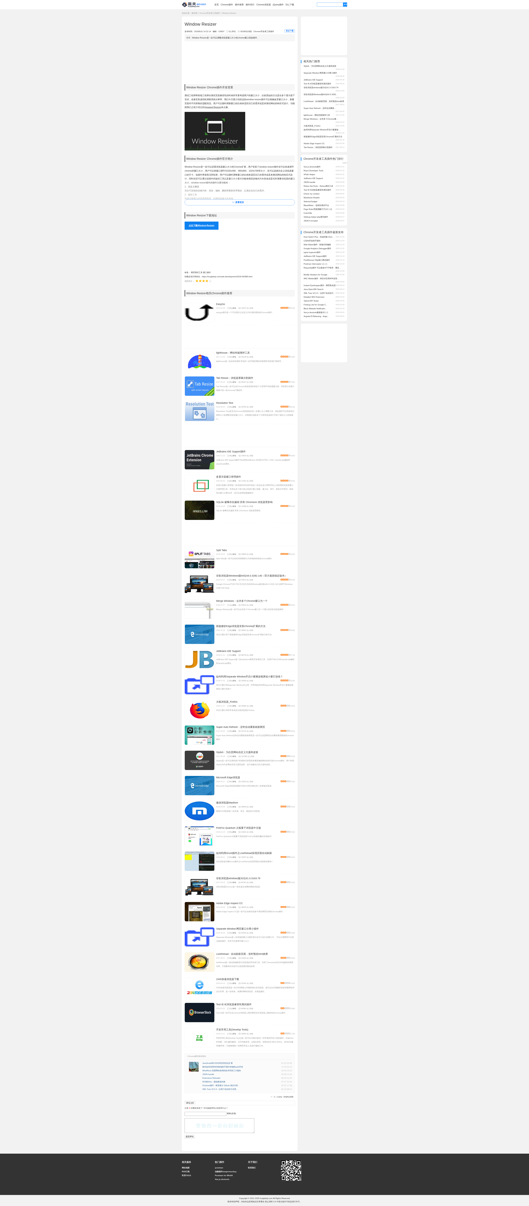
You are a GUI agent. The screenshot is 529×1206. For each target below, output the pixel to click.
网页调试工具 (197, 272)
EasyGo (220, 304)
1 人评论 (233, 605)
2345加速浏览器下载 (227, 979)
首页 (216, 4)
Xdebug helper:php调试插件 (316, 217)
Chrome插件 (227, 4)
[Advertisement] (240, 62)
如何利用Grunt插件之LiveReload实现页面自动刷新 (244, 853)
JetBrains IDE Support (228, 651)
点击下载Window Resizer (201, 225)
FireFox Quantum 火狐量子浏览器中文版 (238, 828)
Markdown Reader (312, 197)
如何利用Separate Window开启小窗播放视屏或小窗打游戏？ (249, 676)
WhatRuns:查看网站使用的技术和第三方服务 (221, 1070)
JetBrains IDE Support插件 (231, 451)
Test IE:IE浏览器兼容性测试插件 (234, 1004)
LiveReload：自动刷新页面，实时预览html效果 (242, 954)
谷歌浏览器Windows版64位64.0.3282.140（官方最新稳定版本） (251, 575)
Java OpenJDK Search (313, 289)
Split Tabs (221, 550)
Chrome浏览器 (263, 4)
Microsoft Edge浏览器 (228, 777)
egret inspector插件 (312, 252)
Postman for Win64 (224, 1175)
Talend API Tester (311, 301)
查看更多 (239, 202)
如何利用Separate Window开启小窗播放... (322, 130)
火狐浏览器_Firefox (226, 701)
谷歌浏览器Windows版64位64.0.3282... (321, 94)
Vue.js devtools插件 (312, 167)
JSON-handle (208, 1074)
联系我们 (252, 1168)
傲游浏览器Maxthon (227, 802)
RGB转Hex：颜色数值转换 (213, 1082)
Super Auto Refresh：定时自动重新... (320, 108)
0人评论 (232, 31)
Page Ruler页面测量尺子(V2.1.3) (318, 209)
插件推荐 (239, 4)
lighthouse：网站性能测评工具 (233, 352)
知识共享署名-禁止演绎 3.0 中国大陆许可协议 (272, 1201)
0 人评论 (233, 308)
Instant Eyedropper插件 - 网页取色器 (320, 285)
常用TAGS (186, 1175)
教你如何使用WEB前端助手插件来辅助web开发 (222, 1067)
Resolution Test (224, 403)
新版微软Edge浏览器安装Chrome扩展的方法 (240, 626)
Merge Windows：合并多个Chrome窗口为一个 (242, 601)
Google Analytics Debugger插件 (317, 248)
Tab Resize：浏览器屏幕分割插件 (234, 378)
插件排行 (250, 4)
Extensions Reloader (211, 1078)
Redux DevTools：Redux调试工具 (318, 186)
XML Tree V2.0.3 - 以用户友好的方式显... (220, 1089)
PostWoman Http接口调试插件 (317, 260)
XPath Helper (309, 174)
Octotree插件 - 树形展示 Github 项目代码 (220, 1085)
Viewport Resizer (212, 107)
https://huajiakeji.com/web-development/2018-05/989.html (227, 276)
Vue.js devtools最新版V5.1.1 (316, 312)
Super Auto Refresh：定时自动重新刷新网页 (240, 727)
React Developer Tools (313, 170)
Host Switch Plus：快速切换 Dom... (319, 237)
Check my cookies (311, 194)
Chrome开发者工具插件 (209, 13)
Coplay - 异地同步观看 (285, 1097)
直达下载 (290, 31)
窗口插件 (207, 272)
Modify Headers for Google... (316, 275)
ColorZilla (308, 213)
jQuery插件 (278, 4)
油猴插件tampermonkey (226, 1171)
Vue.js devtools (222, 1179)
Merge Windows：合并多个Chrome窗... (321, 119)
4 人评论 (233, 756)
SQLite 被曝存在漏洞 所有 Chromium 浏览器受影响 (244, 502)
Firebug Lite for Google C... (315, 305)
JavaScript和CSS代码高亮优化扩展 (217, 1063)
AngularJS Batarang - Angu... (316, 316)
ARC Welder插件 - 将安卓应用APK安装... (321, 278)
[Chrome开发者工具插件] (345, 162)
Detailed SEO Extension (314, 297)
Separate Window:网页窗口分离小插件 (237, 928)
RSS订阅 (186, 1171)
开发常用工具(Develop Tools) (232, 1029)
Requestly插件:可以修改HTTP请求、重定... (322, 268)
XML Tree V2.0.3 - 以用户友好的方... (319, 293)
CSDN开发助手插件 (312, 241)
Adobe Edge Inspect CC (229, 903)
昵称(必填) (231, 1113)
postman (219, 1168)
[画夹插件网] (195, 8)
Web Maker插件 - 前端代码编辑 (317, 244)
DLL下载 (290, 4)
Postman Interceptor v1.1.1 (315, 264)
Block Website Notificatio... (315, 308)
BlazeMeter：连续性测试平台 (316, 205)
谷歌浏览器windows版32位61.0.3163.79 (238, 878)
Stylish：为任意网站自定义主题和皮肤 (237, 752)
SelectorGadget (310, 201)
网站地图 (186, 1168)
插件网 (194, 13)
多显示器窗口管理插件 (228, 476)
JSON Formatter (311, 221)
